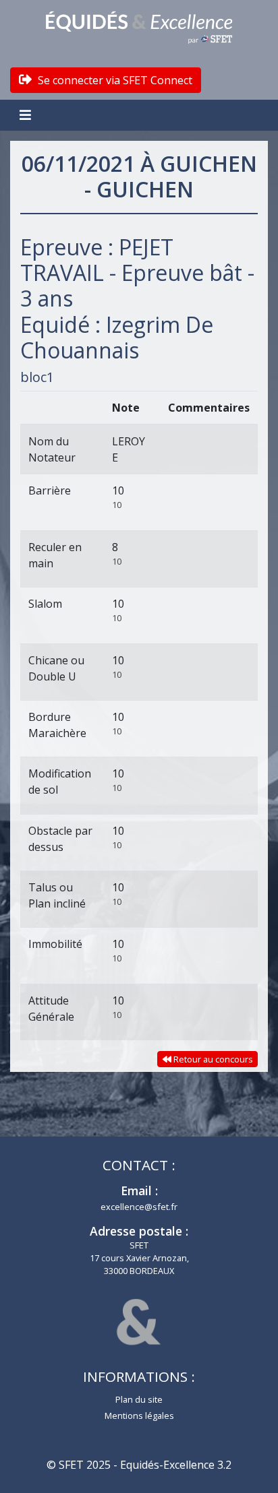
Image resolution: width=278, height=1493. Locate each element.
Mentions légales (139, 1415)
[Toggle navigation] (27, 115)
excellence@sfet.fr (139, 1207)
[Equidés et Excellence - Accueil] (139, 27)
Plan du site (139, 1399)
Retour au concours (212, 1059)
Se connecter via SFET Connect (113, 80)
